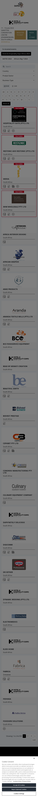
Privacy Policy (26, 781)
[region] (19, 776)
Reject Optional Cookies (19, 789)
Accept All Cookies (19, 785)
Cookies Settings (19, 793)
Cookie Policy (17, 781)
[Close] (34, 758)
